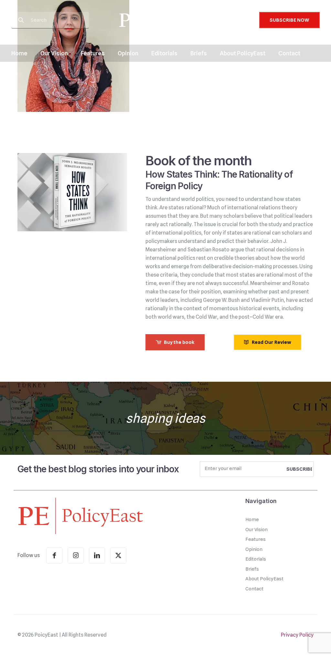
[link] (80, 515)
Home (252, 519)
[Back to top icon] (300, 644)
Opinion (253, 549)
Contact (254, 589)
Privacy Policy (297, 635)
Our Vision (256, 529)
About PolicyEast (264, 579)
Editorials (255, 559)
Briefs (252, 569)
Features (255, 539)
